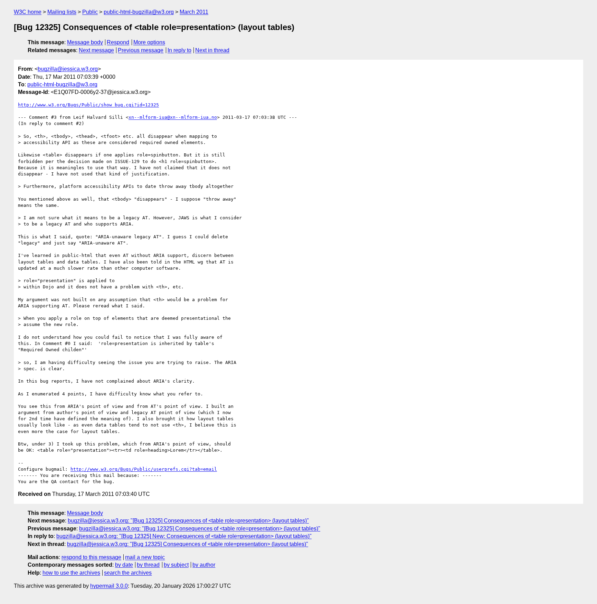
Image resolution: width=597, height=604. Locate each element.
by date (124, 565)
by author (203, 565)
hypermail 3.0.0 (109, 586)
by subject (176, 565)
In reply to (179, 50)
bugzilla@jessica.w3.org (68, 69)
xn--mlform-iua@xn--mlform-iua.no (173, 117)
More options (149, 42)
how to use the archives (71, 573)
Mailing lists (61, 12)
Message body (85, 42)
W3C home (27, 12)
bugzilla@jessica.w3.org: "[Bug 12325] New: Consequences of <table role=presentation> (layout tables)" (184, 536)
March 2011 (194, 12)
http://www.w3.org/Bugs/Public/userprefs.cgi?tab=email (143, 469)
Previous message (140, 50)
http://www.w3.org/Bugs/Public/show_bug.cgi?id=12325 (88, 104)
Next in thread (212, 50)
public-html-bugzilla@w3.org (139, 12)
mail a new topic (145, 557)
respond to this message (91, 557)
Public (90, 12)
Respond (118, 42)
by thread (148, 565)
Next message (96, 50)
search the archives (128, 573)
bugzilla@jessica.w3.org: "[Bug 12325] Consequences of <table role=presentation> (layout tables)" (188, 521)
